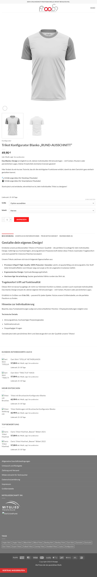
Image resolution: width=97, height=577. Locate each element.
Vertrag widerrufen (13, 570)
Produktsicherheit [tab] (49, 236)
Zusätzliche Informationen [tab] (27, 236)
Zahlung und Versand (10, 470)
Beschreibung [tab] (8, 236)
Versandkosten (19, 157)
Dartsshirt (87, 543)
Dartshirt (79, 543)
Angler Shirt (6, 543)
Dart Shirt (70, 543)
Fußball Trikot (28, 546)
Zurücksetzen (90, 199)
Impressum (6, 484)
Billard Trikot (38, 543)
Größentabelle (8, 488)
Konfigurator (6, 141)
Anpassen (21, 219)
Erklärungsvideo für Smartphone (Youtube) (22, 181)
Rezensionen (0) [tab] (66, 236)
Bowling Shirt (48, 543)
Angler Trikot (17, 543)
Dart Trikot (6, 546)
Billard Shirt (27, 543)
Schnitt (4, 210)
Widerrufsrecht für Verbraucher (15, 475)
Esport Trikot (16, 546)
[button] (3, 8)
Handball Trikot (51, 546)
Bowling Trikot (60, 543)
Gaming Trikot (39, 546)
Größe (4, 203)
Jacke (61, 546)
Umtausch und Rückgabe (12, 466)
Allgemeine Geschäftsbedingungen (16, 461)
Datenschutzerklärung (11, 479)
